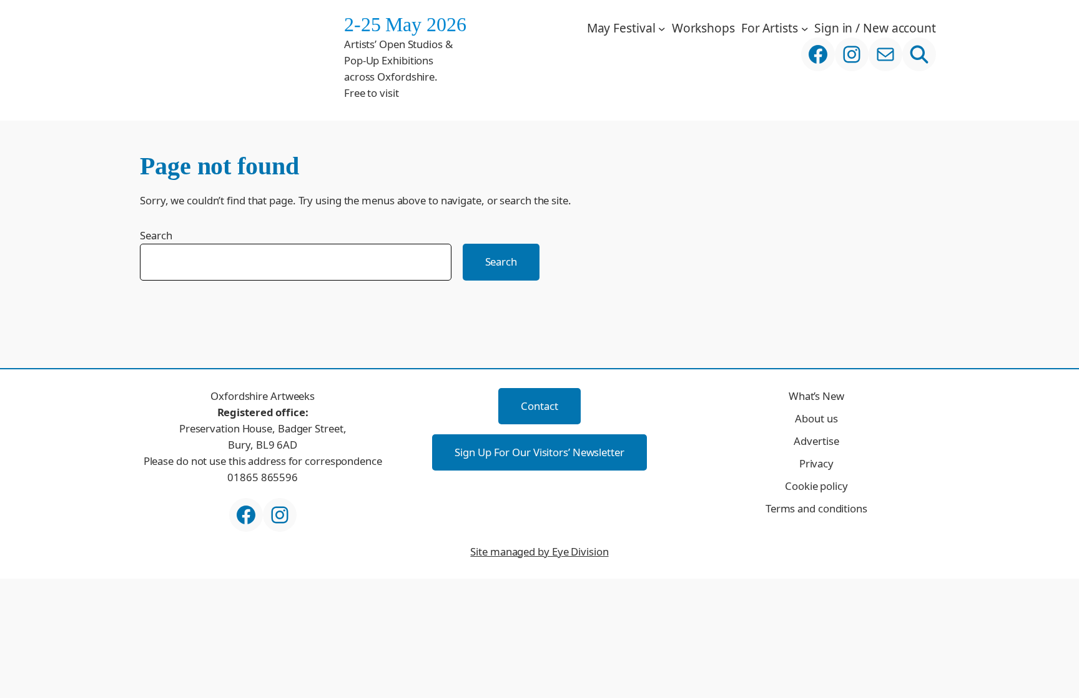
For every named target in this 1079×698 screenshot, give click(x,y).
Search (156, 235)
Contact (539, 406)
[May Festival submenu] (662, 28)
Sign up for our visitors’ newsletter (539, 452)
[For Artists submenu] (805, 28)
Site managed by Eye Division (539, 551)
